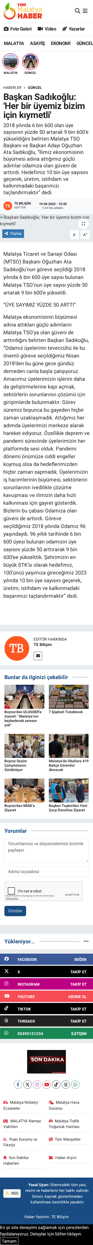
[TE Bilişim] (16, 647)
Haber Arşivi (65, 1157)
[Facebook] (18, 1084)
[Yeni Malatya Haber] (22, 11)
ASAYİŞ (37, 43)
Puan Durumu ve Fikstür (20, 1142)
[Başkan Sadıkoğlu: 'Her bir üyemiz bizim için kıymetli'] (46, 220)
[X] (27, 1084)
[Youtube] (46, 1084)
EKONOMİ (60, 43)
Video (50, 29)
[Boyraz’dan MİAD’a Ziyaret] (24, 790)
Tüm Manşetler (68, 1139)
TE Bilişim (43, 644)
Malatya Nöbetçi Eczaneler (20, 1105)
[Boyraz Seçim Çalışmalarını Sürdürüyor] (24, 745)
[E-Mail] (38, 656)
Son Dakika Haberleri (16, 1160)
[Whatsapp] (75, 1084)
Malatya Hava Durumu (64, 1105)
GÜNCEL (35, 87)
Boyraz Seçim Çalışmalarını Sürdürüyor (15, 765)
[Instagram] (37, 1084)
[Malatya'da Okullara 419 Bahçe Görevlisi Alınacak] (69, 745)
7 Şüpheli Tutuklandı (66, 712)
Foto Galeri (21, 29)
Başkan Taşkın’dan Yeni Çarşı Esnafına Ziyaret (68, 808)
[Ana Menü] (85, 10)
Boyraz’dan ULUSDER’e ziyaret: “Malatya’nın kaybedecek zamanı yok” (23, 718)
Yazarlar (76, 29)
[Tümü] (86, 941)
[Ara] (77, 10)
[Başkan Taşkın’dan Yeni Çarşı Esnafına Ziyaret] (69, 790)
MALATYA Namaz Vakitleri (22, 1124)
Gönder (15, 910)
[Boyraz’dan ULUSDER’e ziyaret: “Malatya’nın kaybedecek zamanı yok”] (24, 696)
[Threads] (65, 1084)
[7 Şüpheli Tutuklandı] (69, 696)
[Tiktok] (56, 1084)
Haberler (12, 87)
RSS (14, 1193)
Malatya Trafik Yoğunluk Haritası (64, 1124)
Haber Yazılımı (36, 1217)
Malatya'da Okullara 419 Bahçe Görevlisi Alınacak (69, 765)
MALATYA (14, 43)
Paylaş (16, 233)
